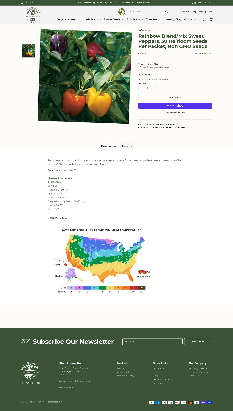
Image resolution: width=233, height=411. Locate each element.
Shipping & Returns (198, 368)
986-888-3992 (66, 387)
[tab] (108, 146)
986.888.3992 (30, 3)
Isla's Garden (35, 401)
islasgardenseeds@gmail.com (74, 381)
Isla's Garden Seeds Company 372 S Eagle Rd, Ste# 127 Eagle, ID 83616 (74, 371)
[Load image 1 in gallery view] (28, 50)
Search (120, 368)
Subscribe (198, 341)
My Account (122, 372)
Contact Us (158, 368)
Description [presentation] (108, 146)
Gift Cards (157, 383)
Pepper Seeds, (146, 67)
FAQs (155, 372)
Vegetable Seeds (161, 67)
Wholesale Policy (125, 375)
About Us (194, 375)
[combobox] (148, 11)
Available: (199, 54)
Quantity (142, 83)
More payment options (175, 112)
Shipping (142, 79)
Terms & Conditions (162, 379)
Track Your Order (204, 3)
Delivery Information (199, 372)
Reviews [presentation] (127, 146)
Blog (155, 375)
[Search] (166, 11)
